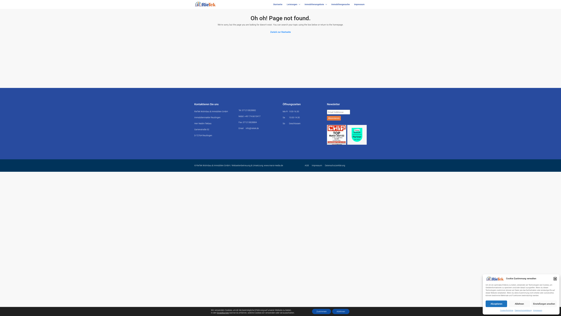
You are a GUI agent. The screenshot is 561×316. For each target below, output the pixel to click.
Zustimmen (321, 311)
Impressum (537, 310)
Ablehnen (519, 304)
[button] (555, 278)
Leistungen (292, 4)
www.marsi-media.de (273, 165)
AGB (307, 165)
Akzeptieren (496, 304)
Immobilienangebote (314, 4)
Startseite (277, 4)
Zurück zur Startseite (280, 32)
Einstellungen (223, 313)
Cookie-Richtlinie (506, 310)
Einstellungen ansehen (544, 304)
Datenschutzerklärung (523, 310)
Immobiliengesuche (340, 4)
